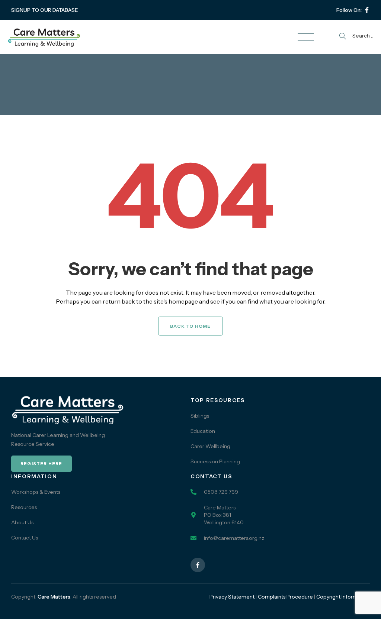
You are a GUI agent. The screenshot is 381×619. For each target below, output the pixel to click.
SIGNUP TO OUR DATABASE (44, 10)
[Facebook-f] (367, 10)
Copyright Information (343, 596)
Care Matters (54, 596)
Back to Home (190, 326)
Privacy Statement (231, 596)
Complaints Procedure (285, 596)
